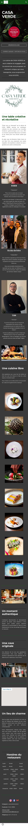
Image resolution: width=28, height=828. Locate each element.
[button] (2, 2)
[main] (14, 14)
